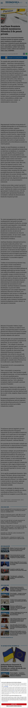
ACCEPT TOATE (14, 704)
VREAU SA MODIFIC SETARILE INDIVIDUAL (14, 706)
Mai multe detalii (6, 686)
